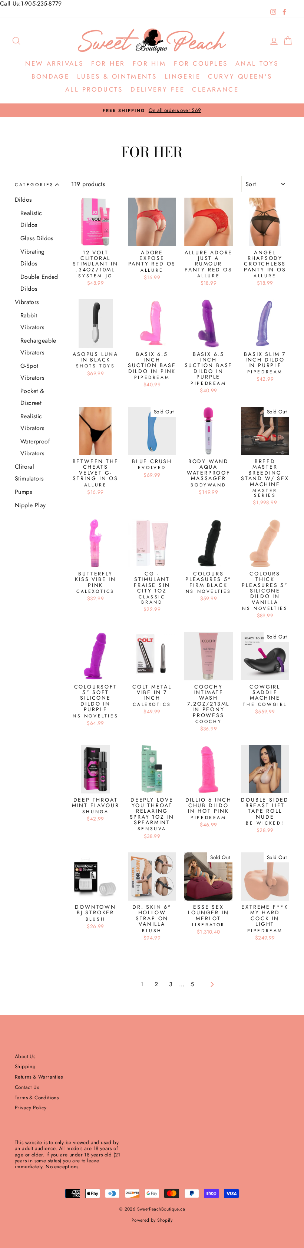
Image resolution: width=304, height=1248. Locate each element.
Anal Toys (257, 63)
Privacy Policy (31, 1107)
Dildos (23, 199)
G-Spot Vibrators (32, 371)
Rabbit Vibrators (32, 321)
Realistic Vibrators (32, 422)
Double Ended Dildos (39, 283)
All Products (94, 89)
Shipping (25, 1066)
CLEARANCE (215, 89)
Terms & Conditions (37, 1097)
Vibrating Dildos (32, 257)
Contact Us (27, 1087)
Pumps (23, 492)
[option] (152, 110)
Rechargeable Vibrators (38, 346)
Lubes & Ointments (117, 76)
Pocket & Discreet (32, 397)
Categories (34, 184)
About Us (25, 1056)
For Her (108, 63)
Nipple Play (30, 505)
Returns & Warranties (39, 1076)
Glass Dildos (36, 238)
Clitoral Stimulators (29, 472)
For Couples (201, 63)
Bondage (50, 76)
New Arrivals (54, 63)
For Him (149, 63)
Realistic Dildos (31, 219)
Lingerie (183, 76)
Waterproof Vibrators (35, 447)
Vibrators (27, 302)
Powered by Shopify (152, 1220)
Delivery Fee (157, 89)
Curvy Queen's (240, 76)
